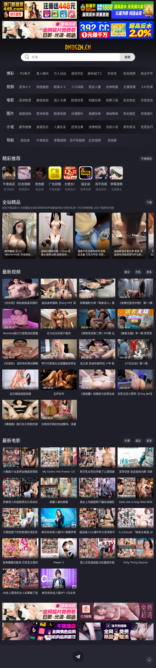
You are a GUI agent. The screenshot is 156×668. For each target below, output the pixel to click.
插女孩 (25, 140)
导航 (10, 140)
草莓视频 (60, 140)
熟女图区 (129, 113)
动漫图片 (77, 113)
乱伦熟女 (129, 100)
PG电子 (25, 73)
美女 (127, 272)
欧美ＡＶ (60, 87)
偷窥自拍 (25, 113)
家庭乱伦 (42, 127)
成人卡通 (60, 100)
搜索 (127, 57)
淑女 (138, 440)
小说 (10, 126)
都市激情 (25, 127)
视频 (10, 86)
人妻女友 (60, 127)
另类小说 (112, 127)
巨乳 (138, 272)
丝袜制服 (112, 87)
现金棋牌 (129, 73)
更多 (149, 272)
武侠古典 (77, 127)
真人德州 (42, 73)
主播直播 (129, 87)
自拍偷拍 (42, 87)
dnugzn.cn (78, 47)
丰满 (127, 440)
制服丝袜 (95, 100)
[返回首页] (149, 659)
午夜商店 (42, 140)
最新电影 (11, 440)
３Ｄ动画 (77, 87)
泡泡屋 (112, 140)
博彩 (10, 73)
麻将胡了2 (95, 73)
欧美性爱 (77, 100)
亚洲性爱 (25, 100)
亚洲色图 (42, 113)
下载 (149, 202)
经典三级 (112, 100)
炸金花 (112, 73)
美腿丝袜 (95, 113)
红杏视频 (95, 140)
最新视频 (11, 272)
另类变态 (147, 100)
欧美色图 (60, 113)
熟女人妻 (95, 87)
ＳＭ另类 (147, 87)
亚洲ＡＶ (25, 87)
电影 (10, 100)
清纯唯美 (112, 113)
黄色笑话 (129, 127)
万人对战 (60, 73)
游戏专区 (77, 73)
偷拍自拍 (42, 100)
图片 (10, 113)
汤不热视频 (77, 140)
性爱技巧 (147, 127)
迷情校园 (95, 127)
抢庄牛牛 (147, 73)
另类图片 (147, 113)
